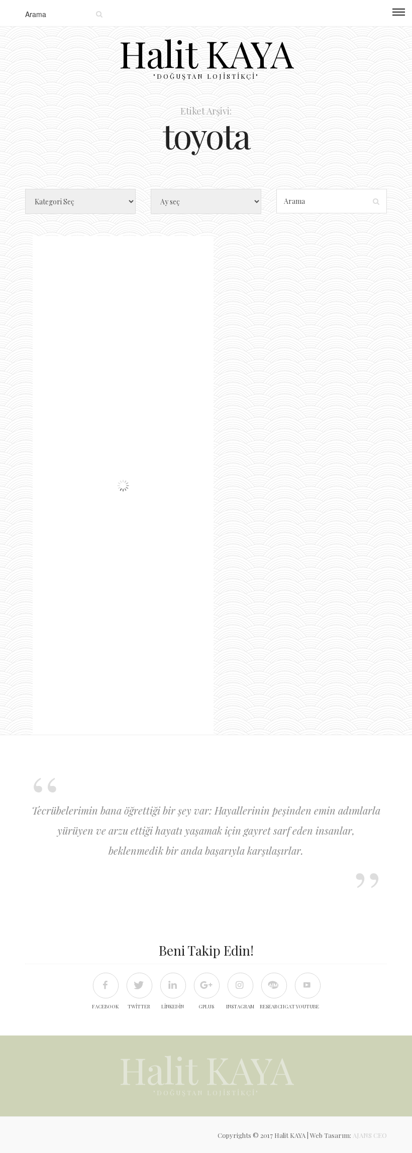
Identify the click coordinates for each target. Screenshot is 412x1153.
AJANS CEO (370, 1135)
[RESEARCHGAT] (273, 985)
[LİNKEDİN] (172, 985)
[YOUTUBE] (307, 985)
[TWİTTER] (139, 985)
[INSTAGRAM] (240, 985)
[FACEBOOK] (105, 985)
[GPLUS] (206, 985)
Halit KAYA (206, 53)
